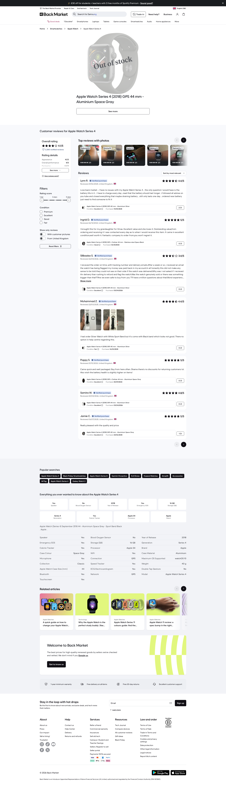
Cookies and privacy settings (148, 740)
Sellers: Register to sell (99, 747)
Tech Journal (120, 725)
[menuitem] (82, 21)
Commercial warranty (99, 729)
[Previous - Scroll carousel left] (176, 140)
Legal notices (145, 752)
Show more (85, 281)
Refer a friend (95, 725)
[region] (132, 155)
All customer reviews (123, 732)
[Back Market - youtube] (53, 744)
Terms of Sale (145, 729)
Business (168, 14)
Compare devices (122, 729)
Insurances (94, 732)
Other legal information (149, 749)
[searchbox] (101, 14)
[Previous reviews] (176, 444)
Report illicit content (148, 756)
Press (42, 729)
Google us (83, 655)
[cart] (183, 14)
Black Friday (120, 740)
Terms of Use (145, 725)
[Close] (223, 3)
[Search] (74, 14)
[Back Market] (54, 14)
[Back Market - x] (48, 750)
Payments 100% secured (100, 754)
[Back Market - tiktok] (48, 744)
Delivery (68, 732)
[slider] (42, 200)
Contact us (69, 725)
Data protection (146, 745)
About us (43, 725)
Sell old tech (95, 736)
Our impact (44, 732)
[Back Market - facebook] (42, 750)
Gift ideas (119, 736)
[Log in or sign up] (177, 14)
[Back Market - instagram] (42, 744)
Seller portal (95, 750)
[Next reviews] (183, 444)
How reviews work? (51, 176)
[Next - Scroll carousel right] (183, 140)
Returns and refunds (73, 736)
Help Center (70, 729)
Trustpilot (44, 740)
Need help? (153, 14)
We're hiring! (45, 736)
